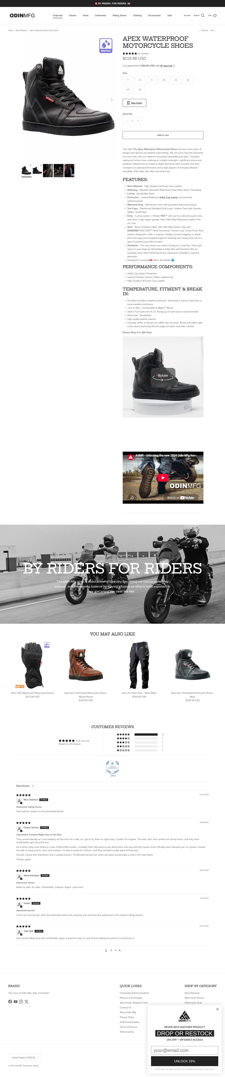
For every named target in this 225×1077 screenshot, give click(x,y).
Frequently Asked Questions (134, 993)
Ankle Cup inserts (168, 197)
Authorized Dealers (130, 1022)
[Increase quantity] (139, 120)
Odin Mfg (18, 1066)
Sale (169, 15)
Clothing (137, 15)
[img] (23, 795)
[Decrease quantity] (126, 120)
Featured (57, 15)
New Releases (21, 31)
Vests (85, 15)
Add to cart (163, 135)
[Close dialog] (217, 1009)
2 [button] (111, 950)
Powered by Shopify (31, 1066)
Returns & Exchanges (131, 997)
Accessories (154, 15)
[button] (130, 53)
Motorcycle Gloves (194, 997)
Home (10, 31)
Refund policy (127, 1031)
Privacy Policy (127, 1017)
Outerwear (100, 15)
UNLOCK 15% (184, 1061)
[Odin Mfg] (22, 15)
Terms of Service (128, 1027)
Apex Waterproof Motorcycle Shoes (44, 31)
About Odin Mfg (128, 1012)
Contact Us (125, 1007)
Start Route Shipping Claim (134, 1002)
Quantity (127, 113)
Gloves (72, 15)
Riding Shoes (120, 15)
